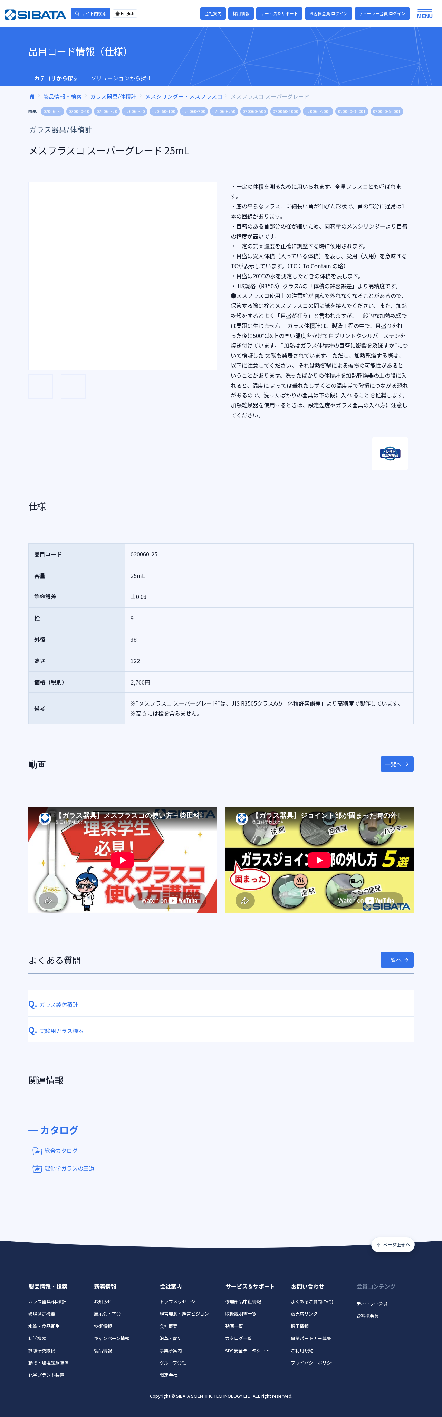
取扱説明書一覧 (241, 1313)
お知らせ (103, 1301)
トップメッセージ (177, 1301)
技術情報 (103, 1326)
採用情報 (241, 13)
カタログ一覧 (238, 1338)
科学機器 (37, 1338)
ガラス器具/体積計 (113, 96)
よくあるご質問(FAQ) (312, 1301)
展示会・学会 (107, 1313)
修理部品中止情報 (243, 1301)
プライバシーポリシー (313, 1362)
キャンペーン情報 (111, 1338)
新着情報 (105, 1286)
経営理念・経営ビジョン (184, 1313)
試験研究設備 (41, 1350)
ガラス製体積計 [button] (53, 1004)
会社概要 (168, 1326)
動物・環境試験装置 (48, 1362)
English (127, 13)
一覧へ (393, 764)
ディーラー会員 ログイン (382, 13)
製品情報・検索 (62, 96)
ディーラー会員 (371, 1303)
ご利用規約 (302, 1350)
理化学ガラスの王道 (69, 1168)
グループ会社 (173, 1362)
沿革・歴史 (171, 1338)
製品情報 (103, 1350)
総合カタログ (61, 1150)
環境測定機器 (41, 1313)
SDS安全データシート (247, 1350)
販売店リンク (304, 1313)
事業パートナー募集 (311, 1338)
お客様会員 (367, 1315)
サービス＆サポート (279, 13)
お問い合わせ (307, 1286)
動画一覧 (234, 1326)
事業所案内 (171, 1350)
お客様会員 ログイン (328, 13)
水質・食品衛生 (44, 1326)
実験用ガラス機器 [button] (56, 1031)
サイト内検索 (93, 13)
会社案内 (213, 13)
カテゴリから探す (56, 78)
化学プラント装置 (46, 1374)
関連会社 (168, 1374)
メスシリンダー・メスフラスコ (183, 96)
